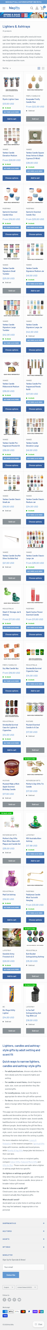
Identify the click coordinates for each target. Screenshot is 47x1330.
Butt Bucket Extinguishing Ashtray (35, 955)
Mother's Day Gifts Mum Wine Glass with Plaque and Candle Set (12, 841)
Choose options (11, 178)
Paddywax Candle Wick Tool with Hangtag (33, 897)
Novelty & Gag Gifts (15, 1150)
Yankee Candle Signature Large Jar (34, 326)
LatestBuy (30, 835)
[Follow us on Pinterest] (14, 1299)
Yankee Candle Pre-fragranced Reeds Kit (11, 444)
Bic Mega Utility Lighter (9, 1011)
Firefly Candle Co (33, 96)
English (6, 1287)
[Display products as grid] (39, 68)
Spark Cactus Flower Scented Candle (34, 613)
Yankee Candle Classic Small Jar (11, 500)
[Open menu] (4, 8)
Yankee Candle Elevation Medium (10, 154)
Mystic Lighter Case (11, 99)
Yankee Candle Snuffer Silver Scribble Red (12, 557)
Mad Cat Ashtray (9, 894)
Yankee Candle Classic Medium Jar (35, 500)
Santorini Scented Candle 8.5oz (10, 213)
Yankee (5, 149)
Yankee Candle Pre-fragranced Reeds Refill (34, 386)
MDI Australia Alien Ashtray (33, 839)
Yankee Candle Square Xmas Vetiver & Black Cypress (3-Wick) (35, 155)
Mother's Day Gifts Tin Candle (35, 785)
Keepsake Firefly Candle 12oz (33, 100)
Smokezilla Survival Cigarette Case (33, 669)
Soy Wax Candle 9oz (10, 668)
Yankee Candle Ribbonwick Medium (11, 385)
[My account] (37, 8)
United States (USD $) (24, 1287)
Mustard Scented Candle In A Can (33, 726)
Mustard (29, 721)
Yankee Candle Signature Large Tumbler (9, 327)
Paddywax (7, 208)
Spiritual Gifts (38, 1144)
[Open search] (31, 8)
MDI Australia (8, 96)
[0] (42, 8)
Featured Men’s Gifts (29, 1162)
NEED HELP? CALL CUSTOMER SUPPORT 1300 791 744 (23, 2)
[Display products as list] (43, 68)
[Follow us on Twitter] (9, 1299)
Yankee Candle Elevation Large (32, 444)
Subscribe (11, 1275)
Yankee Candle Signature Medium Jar (35, 269)
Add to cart (11, 119)
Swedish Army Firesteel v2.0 (8, 955)
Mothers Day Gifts (33, 780)
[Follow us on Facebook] (4, 1299)
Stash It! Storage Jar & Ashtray (12, 613)
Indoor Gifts (15, 1162)
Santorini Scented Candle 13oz (33, 213)
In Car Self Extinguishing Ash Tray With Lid (33, 1013)
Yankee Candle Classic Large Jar (35, 557)
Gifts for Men (8, 1165)
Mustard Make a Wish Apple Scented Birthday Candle (11, 786)
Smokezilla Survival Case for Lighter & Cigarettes (10, 727)
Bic (4, 1007)
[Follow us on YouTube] (19, 1299)
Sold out (35, 119)
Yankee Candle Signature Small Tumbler (9, 271)
